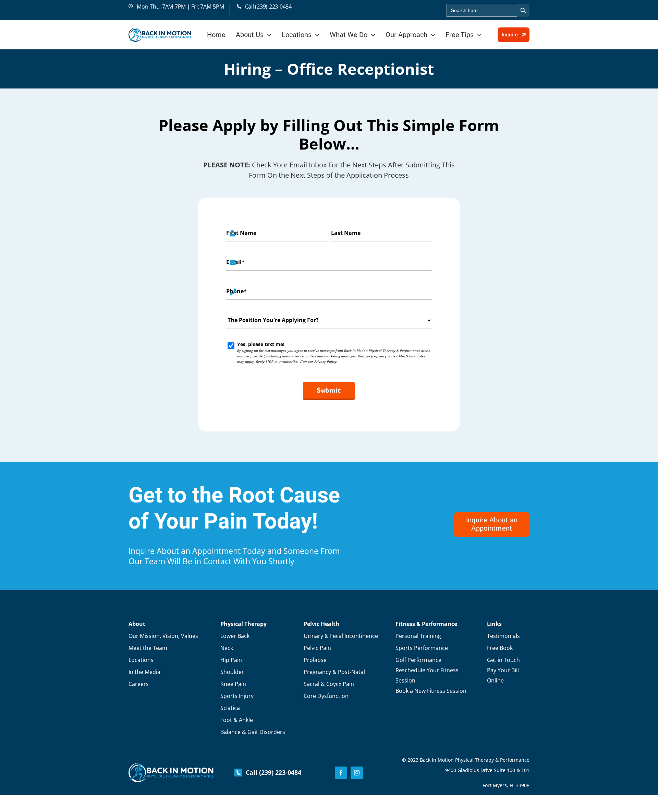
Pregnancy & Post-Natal (334, 672)
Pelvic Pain (317, 648)
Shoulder (232, 672)
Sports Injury (237, 696)
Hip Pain (231, 660)
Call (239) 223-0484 (271, 772)
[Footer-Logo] (171, 766)
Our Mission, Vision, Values (163, 636)
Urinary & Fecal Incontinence (341, 636)
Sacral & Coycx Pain (329, 684)
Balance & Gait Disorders (252, 732)
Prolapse (315, 660)
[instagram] (357, 773)
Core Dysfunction (326, 696)
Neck (226, 648)
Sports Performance (421, 648)
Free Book (500, 648)
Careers (139, 684)
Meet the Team (148, 648)
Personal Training (418, 636)
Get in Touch (503, 660)
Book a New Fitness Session (430, 691)
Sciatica (230, 708)
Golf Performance (418, 660)
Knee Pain (233, 684)
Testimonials (503, 636)
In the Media (144, 672)
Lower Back (234, 636)
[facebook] (341, 773)
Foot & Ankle (236, 720)
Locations (141, 660)
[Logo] (160, 31)
